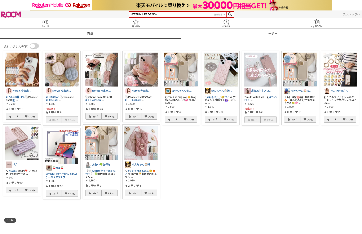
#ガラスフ (59, 177)
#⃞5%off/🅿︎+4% (15, 97)
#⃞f (14, 100)
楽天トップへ (351, 14)
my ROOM (317, 23)
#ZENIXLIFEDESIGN (57, 174)
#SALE (13, 170)
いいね (31, 116)
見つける (135, 23)
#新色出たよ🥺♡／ (218, 97)
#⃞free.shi (52, 100)
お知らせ (226, 23)
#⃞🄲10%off (52, 97)
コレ (14, 116)
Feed (45, 23)
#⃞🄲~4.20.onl (93, 100)
